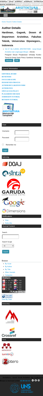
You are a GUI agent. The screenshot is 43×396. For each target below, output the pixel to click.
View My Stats (7, 299)
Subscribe (8, 223)
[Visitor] (13, 292)
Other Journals (10, 272)
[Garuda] (14, 195)
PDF (17, 60)
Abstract (9, 60)
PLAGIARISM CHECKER (11, 94)
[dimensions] (13, 213)
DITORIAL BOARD (9, 74)
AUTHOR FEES (7, 88)
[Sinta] (14, 177)
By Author (8, 266)
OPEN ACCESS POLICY (10, 91)
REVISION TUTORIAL (10, 100)
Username (5, 131)
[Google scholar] (14, 207)
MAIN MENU (6, 15)
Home (4, 22)
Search (9, 22)
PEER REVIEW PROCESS (11, 82)
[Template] (11, 117)
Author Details (17, 22)
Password (5, 137)
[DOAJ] (12, 166)
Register (38, 9)
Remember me (11, 145)
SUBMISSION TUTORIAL (11, 97)
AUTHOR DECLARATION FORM (13, 85)
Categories (8, 275)
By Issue (8, 264)
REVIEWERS (6, 77)
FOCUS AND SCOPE (9, 79)
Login (31, 9)
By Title (7, 269)
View (6, 220)
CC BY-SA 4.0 (25, 381)
